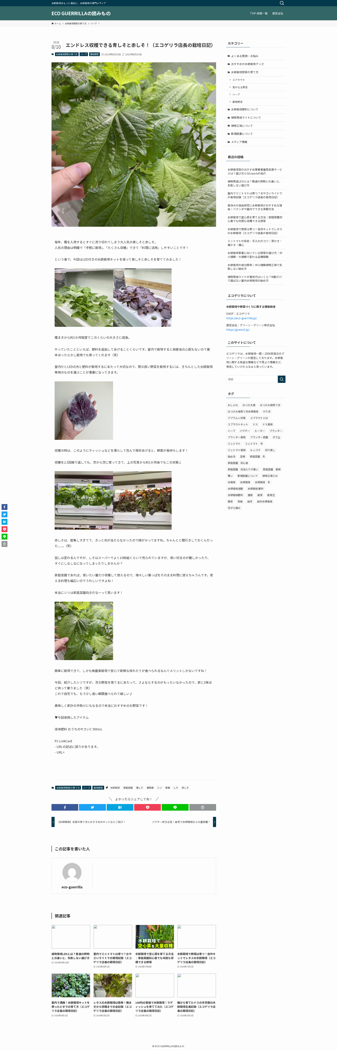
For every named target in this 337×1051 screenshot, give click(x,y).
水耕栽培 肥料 (255, 488)
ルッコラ (255, 450)
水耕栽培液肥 (235, 488)
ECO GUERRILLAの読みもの (81, 13)
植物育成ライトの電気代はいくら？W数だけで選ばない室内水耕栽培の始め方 (255, 279)
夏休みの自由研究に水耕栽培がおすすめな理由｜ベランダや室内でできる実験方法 (255, 207)
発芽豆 (271, 495)
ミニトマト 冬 (254, 443)
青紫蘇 (150, 787)
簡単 (230, 501)
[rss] (275, 2)
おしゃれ (233, 405)
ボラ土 (276, 437)
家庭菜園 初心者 (238, 463)
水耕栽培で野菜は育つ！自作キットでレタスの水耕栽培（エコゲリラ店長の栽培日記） (255, 231)
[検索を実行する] (282, 379)
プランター (276, 431)
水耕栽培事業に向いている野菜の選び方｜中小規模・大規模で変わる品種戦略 (255, 255)
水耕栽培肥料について (244, 109)
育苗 (240, 501)
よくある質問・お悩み (244, 56)
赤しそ (185, 787)
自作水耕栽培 (264, 501)
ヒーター (260, 431)
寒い (230, 476)
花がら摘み (234, 508)
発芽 (260, 495)
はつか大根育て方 (270, 405)
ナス (255, 424)
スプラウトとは (259, 418)
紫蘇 (167, 787)
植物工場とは (270, 476)
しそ (176, 787)
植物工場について (242, 126)
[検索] (282, 3)
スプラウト (238, 80)
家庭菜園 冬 (257, 456)
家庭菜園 (128, 787)
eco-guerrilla (72, 887)
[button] (64, 807)
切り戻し (270, 450)
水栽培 (231, 482)
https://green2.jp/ (237, 330)
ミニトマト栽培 (237, 450)
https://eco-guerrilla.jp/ (241, 318)
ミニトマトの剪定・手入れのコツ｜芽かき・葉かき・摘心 (255, 243)
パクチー (245, 431)
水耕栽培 (115, 787)
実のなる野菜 (240, 87)
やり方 (266, 411)
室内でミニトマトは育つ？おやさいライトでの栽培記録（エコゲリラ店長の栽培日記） (255, 195)
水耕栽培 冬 (262, 482)
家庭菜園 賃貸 (272, 469)
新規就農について (242, 134)
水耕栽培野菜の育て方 (66, 54)
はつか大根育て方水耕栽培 (243, 411)
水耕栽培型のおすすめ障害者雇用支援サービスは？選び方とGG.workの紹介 (255, 171)
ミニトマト (234, 443)
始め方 (231, 456)
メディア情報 (239, 142)
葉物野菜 (94, 54)
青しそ (139, 787)
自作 (249, 501)
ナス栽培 (268, 424)
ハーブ (84, 54)
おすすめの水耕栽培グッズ (247, 64)
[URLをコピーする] (202, 807)
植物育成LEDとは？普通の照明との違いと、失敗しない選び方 (255, 183)
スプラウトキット (238, 424)
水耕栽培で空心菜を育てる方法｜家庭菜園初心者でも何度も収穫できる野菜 (255, 219)
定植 (242, 456)
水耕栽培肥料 (235, 495)
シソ (159, 787)
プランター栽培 (237, 437)
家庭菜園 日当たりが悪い (243, 469)
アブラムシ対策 (237, 418)
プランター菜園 (259, 437)
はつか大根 (249, 405)
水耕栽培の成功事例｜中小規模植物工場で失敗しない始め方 (255, 267)
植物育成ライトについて (246, 117)
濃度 (250, 495)
